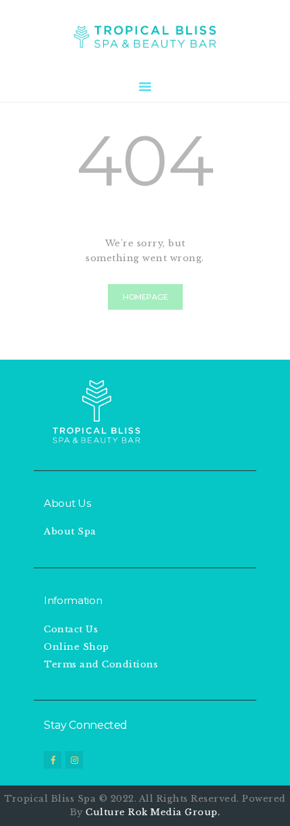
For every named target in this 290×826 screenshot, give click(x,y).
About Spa (70, 531)
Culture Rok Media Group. (153, 812)
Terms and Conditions (101, 664)
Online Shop (76, 647)
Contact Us (71, 629)
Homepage (145, 297)
